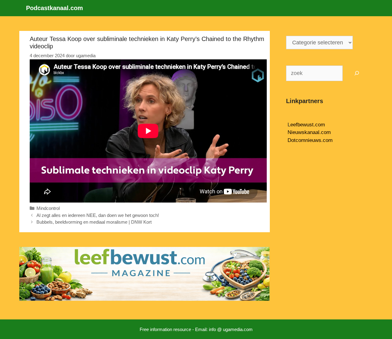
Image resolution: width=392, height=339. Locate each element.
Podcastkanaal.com (54, 8)
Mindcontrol (48, 208)
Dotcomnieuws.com (310, 140)
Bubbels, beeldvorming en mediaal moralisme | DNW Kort (94, 222)
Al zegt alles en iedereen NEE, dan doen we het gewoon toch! (97, 215)
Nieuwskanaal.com (309, 132)
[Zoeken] (357, 73)
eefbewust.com (307, 125)
